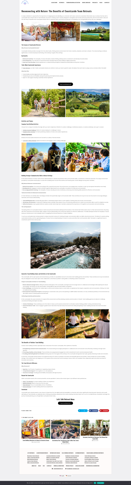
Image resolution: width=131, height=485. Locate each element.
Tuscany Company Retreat (72, 459)
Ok (95, 482)
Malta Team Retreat (51, 459)
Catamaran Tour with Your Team (54, 461)
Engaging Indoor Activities (29, 132)
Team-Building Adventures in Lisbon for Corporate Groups (36, 440)
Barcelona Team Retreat (33, 456)
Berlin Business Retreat (32, 459)
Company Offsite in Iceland (91, 457)
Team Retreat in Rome (90, 456)
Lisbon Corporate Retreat (33, 457)
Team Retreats (26, 68)
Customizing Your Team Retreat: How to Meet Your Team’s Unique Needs (65, 441)
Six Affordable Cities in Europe (92, 459)
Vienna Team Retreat (32, 461)
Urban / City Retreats (28, 381)
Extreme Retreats (27, 386)
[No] (129, 483)
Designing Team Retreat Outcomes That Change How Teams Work (95, 438)
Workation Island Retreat (71, 462)
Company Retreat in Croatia (53, 456)
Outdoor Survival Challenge (29, 130)
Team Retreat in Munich (71, 457)
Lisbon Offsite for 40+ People (91, 461)
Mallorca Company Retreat (52, 457)
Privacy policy (101, 482)
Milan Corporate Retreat (33, 462)
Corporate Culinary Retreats (29, 140)
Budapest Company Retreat (72, 456)
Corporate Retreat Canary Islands (54, 462)
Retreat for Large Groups (90, 462)
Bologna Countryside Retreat (72, 461)
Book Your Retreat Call (65, 84)
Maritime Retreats (27, 383)
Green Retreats (26, 385)
